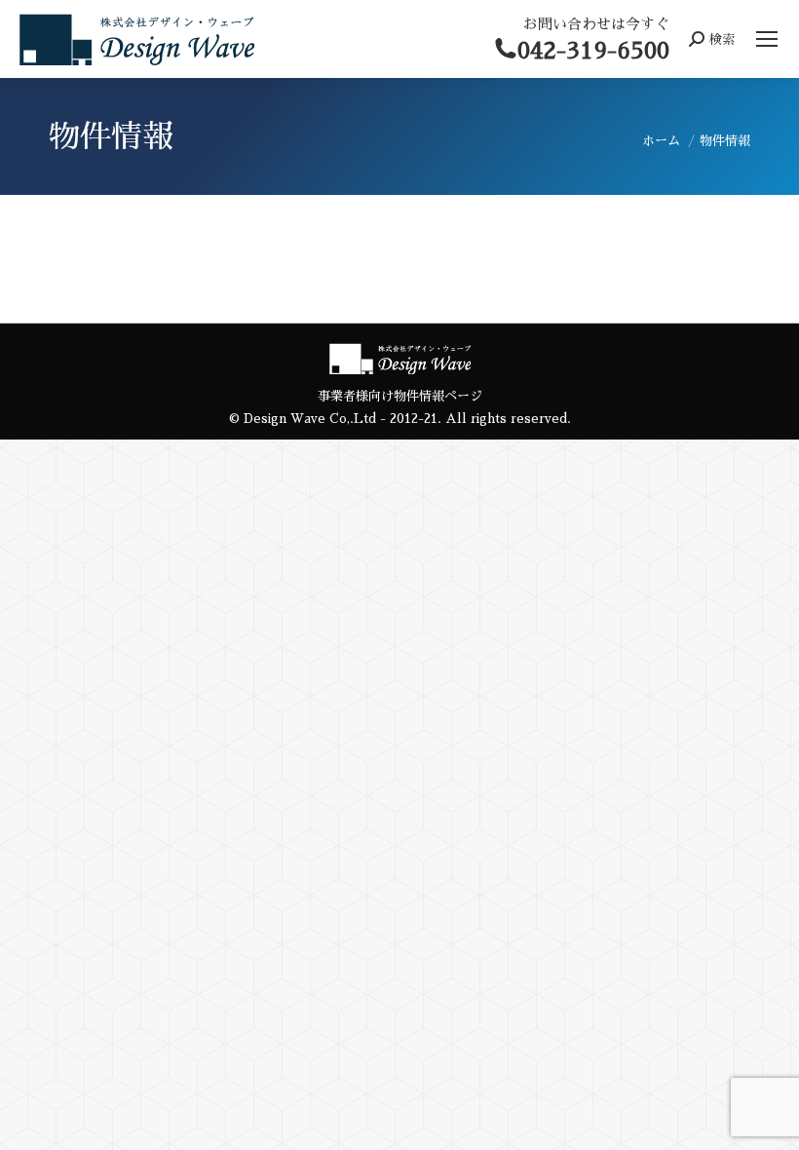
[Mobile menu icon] (767, 39)
